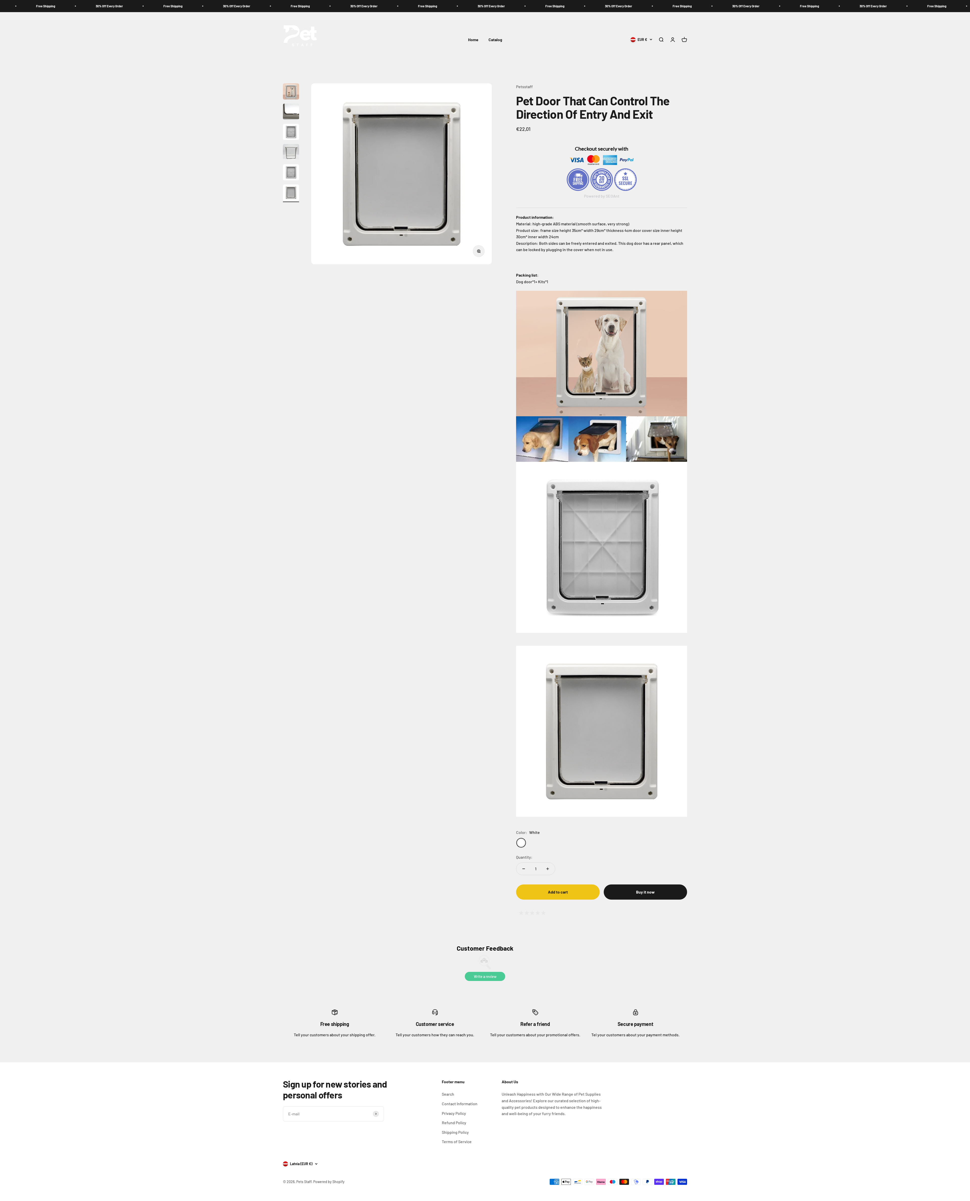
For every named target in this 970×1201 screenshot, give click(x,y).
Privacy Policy (454, 1113)
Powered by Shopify (329, 1182)
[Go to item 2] (291, 112)
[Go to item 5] (291, 173)
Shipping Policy (455, 1132)
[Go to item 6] (291, 193)
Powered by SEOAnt (601, 196)
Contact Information (459, 1103)
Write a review (485, 976)
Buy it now (645, 892)
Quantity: (524, 857)
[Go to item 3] (291, 132)
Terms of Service (457, 1141)
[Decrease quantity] (523, 869)
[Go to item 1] (291, 92)
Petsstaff (524, 86)
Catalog (495, 39)
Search (448, 1094)
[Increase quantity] (547, 869)
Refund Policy (454, 1122)
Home (473, 39)
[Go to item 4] (291, 153)
